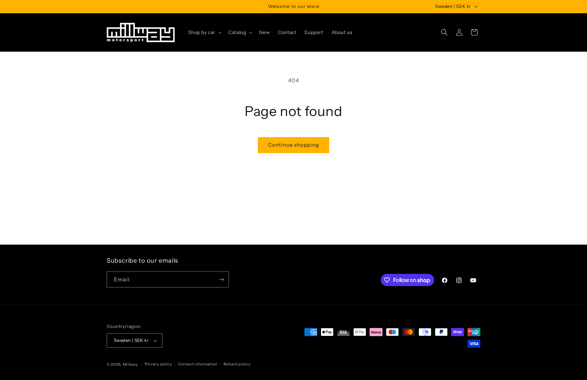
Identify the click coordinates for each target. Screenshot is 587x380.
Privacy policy (158, 364)
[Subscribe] (221, 279)
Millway (130, 364)
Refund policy (237, 364)
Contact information (197, 364)
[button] (204, 32)
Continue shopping (293, 145)
